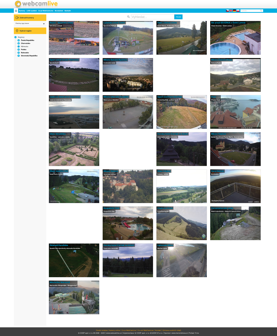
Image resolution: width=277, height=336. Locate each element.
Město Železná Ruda (221, 59)
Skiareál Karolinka (59, 245)
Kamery (22, 11)
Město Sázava (110, 171)
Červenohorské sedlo (222, 208)
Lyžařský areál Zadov (114, 22)
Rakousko (25, 53)
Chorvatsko (25, 43)
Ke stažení (59, 11)
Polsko (23, 49)
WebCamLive (36, 4)
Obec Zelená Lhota (167, 22)
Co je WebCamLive (45, 11)
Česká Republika (27, 40)
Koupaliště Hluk (111, 208)
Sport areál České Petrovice (64, 59)
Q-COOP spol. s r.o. (142, 333)
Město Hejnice (218, 134)
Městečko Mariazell (60, 282)
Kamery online (114, 330)
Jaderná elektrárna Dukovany (65, 96)
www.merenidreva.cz (180, 333)
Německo (24, 46)
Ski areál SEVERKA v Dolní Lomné (228, 22)
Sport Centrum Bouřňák (169, 96)
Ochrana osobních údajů (172, 330)
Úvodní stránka (101, 330)
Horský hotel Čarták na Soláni (172, 134)
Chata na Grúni (165, 208)
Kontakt (68, 11)
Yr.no (197, 333)
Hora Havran (217, 171)
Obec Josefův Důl (59, 171)
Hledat (178, 17)
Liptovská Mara (165, 245)
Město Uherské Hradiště (116, 96)
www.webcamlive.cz (114, 333)
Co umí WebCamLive (146, 330)
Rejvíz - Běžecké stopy (61, 22)
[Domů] (16, 10)
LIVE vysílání (32, 11)
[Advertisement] (238, 4)
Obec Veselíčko (58, 134)
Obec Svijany (164, 171)
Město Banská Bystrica (115, 59)
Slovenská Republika (29, 56)
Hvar (213, 96)
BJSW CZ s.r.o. (157, 333)
